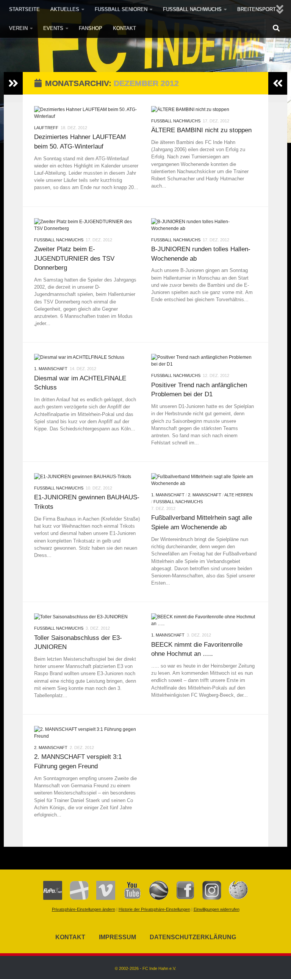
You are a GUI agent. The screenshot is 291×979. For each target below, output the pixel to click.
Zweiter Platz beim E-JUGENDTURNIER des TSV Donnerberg (74, 258)
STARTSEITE (24, 9)
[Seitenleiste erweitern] (13, 83)
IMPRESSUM (117, 937)
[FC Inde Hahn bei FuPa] (52, 898)
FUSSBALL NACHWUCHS (192, 9)
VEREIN (18, 28)
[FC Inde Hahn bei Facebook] (181, 898)
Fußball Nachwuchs (175, 121)
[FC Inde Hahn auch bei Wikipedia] (234, 898)
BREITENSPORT (256, 9)
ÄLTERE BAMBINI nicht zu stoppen (201, 130)
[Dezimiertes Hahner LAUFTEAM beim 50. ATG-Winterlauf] (87, 113)
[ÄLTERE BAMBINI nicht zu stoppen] (204, 109)
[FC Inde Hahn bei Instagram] (208, 898)
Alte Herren (238, 495)
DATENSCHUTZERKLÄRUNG (193, 937)
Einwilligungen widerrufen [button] (216, 909)
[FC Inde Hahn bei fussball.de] (75, 898)
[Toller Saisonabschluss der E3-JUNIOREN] (87, 616)
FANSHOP (90, 28)
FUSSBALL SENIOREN (121, 9)
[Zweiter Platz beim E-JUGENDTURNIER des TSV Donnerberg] (87, 225)
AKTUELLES (64, 9)
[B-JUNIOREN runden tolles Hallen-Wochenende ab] (204, 225)
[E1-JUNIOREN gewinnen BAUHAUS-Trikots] (87, 476)
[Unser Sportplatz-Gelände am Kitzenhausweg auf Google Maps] (155, 898)
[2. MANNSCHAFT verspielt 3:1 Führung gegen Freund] (87, 733)
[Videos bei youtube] (128, 898)
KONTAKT (124, 28)
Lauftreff (46, 127)
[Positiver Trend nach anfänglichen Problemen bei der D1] (204, 361)
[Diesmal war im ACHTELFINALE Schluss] (87, 357)
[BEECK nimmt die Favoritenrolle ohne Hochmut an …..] (204, 620)
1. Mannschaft (50, 368)
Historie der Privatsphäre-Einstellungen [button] (154, 909)
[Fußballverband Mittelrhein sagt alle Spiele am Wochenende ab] (204, 480)
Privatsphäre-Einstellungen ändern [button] (83, 909)
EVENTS (53, 28)
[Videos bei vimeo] (102, 898)
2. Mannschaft (204, 495)
